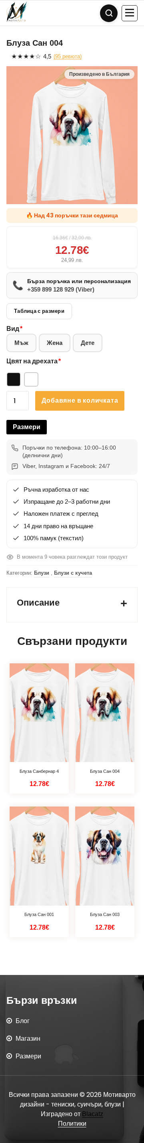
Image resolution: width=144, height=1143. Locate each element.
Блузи (41, 573)
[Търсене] (109, 13)
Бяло (31, 379)
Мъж (21, 342)
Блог (23, 1020)
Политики (72, 1123)
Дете (87, 342)
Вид (12, 328)
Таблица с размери (39, 311)
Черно (13, 379)
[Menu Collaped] (130, 13)
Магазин (28, 1038)
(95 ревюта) (68, 56)
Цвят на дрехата (32, 361)
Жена (54, 342)
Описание (38, 603)
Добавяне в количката (80, 400)
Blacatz (92, 1114)
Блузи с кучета (73, 573)
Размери (26, 427)
